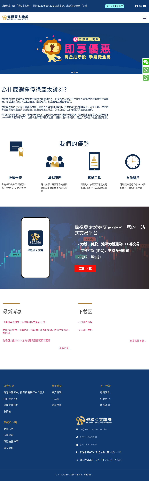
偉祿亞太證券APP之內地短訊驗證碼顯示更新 (26, 340)
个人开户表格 (85, 330)
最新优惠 (57, 405)
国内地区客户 (11, 398)
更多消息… (64, 348)
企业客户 (105, 398)
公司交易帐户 (11, 405)
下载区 (55, 398)
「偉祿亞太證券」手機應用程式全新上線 (24, 322)
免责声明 (9, 429)
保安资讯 (9, 447)
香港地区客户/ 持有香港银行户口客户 (24, 392)
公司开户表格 (85, 322)
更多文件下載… (138, 340)
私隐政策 (9, 435)
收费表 (7, 411)
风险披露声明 (11, 441)
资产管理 (57, 392)
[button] (114, 6)
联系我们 (105, 405)
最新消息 (105, 392)
